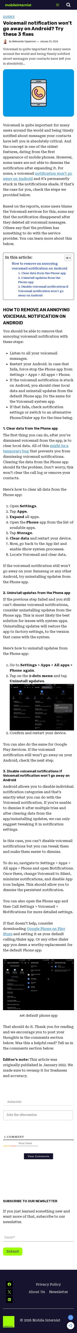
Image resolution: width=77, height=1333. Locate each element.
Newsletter (58, 1292)
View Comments (38, 1156)
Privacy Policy (48, 1284)
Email (9, 1237)
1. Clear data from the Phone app (42, 273)
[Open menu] (57, 5)
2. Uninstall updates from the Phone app (39, 280)
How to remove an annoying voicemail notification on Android (39, 266)
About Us (37, 1292)
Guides (8, 17)
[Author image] (5, 41)
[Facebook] (9, 1284)
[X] (9, 1292)
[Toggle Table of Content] (66, 258)
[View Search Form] (68, 5)
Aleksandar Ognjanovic (24, 41)
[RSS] (9, 1299)
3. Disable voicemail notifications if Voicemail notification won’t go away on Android (43, 291)
